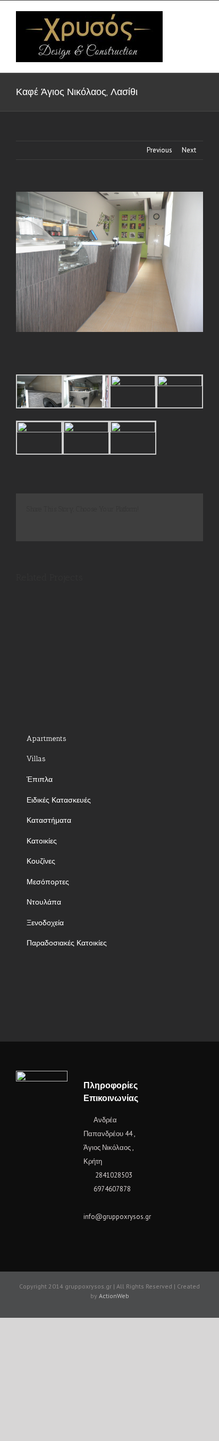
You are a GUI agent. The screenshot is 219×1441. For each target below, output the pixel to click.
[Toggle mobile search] (179, 16)
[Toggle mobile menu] (199, 16)
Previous (159, 150)
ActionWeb (114, 1296)
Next (189, 150)
